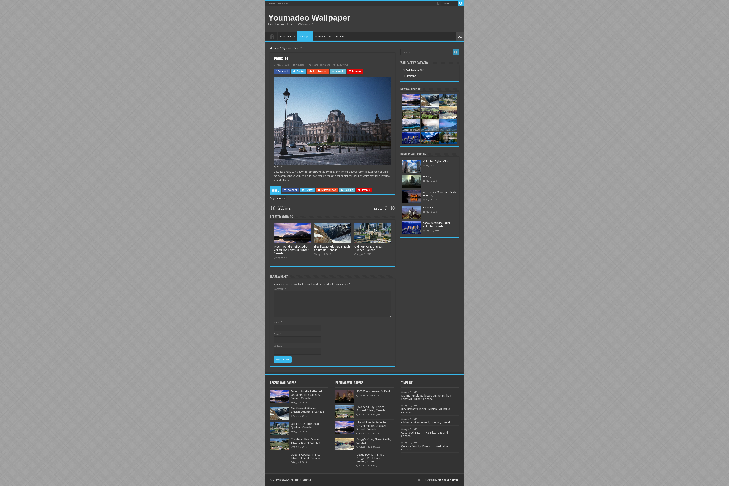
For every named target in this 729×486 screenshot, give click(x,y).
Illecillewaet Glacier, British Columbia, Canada (332, 248)
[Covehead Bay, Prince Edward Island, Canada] (344, 411)
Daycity (427, 176)
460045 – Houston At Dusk (373, 391)
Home (272, 36)
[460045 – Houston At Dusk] (344, 396)
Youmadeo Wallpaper (309, 17)
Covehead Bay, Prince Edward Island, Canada (305, 441)
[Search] (461, 3)
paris (282, 198)
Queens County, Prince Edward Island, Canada (305, 456)
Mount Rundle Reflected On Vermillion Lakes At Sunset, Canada (291, 250)
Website (278, 346)
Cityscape (304, 36)
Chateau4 (428, 207)
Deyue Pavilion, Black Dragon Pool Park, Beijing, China (370, 458)
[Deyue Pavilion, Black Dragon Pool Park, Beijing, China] (344, 459)
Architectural (286, 36)
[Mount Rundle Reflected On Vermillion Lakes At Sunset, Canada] (344, 427)
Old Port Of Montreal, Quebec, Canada (368, 248)
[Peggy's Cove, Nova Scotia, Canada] (344, 444)
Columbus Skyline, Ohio (436, 161)
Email (277, 334)
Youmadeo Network (448, 479)
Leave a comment (321, 65)
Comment (280, 288)
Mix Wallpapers (337, 36)
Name (278, 322)
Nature (319, 36)
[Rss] (438, 3)
